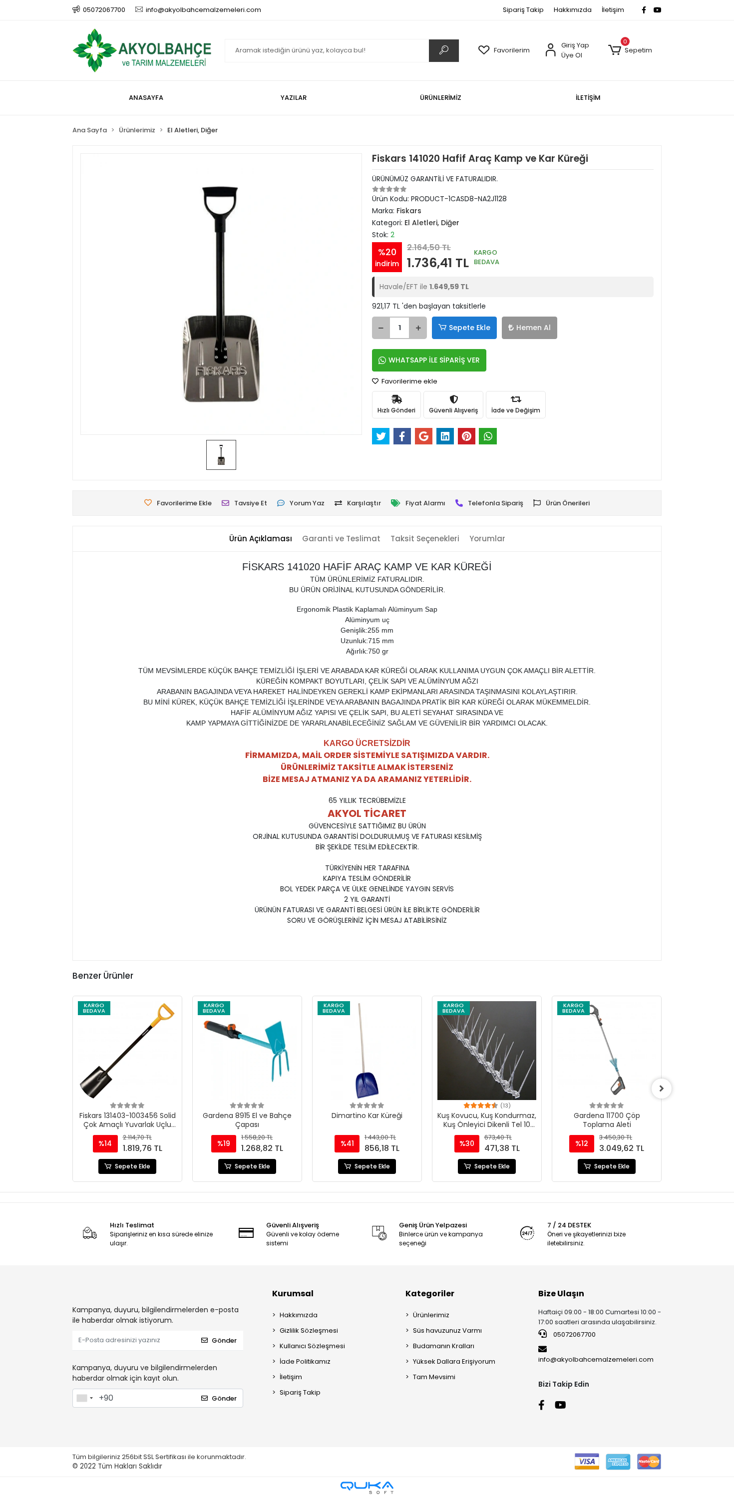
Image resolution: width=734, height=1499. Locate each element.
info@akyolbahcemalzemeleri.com (596, 1359)
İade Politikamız (305, 1361)
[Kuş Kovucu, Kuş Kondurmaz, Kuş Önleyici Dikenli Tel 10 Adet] (486, 1050)
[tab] (260, 539)
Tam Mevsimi (434, 1377)
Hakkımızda (573, 9)
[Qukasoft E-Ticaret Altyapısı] (367, 1488)
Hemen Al (533, 328)
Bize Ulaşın (561, 1293)
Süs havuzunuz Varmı (447, 1330)
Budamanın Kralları (443, 1346)
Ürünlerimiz (431, 1315)
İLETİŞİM (588, 97)
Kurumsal (293, 1293)
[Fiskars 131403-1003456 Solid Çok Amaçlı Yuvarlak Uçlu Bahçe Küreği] (127, 1050)
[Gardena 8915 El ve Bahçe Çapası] (247, 1050)
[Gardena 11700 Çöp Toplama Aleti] (606, 1050)
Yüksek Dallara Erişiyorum (454, 1361)
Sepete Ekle (469, 328)
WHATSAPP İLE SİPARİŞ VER (434, 360)
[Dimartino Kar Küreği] (367, 1050)
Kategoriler (429, 1293)
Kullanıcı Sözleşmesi (312, 1346)
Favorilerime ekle (408, 381)
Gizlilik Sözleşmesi (309, 1330)
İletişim (613, 9)
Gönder (224, 1340)
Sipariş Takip (523, 9)
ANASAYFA (146, 97)
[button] (630, 50)
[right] (662, 1089)
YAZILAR (294, 97)
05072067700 (574, 1334)
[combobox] (84, 1398)
